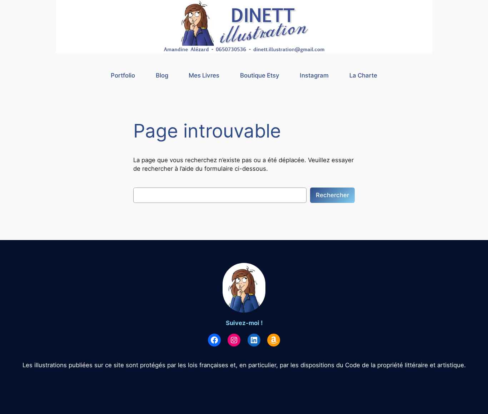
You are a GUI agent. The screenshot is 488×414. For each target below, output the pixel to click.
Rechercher (332, 195)
